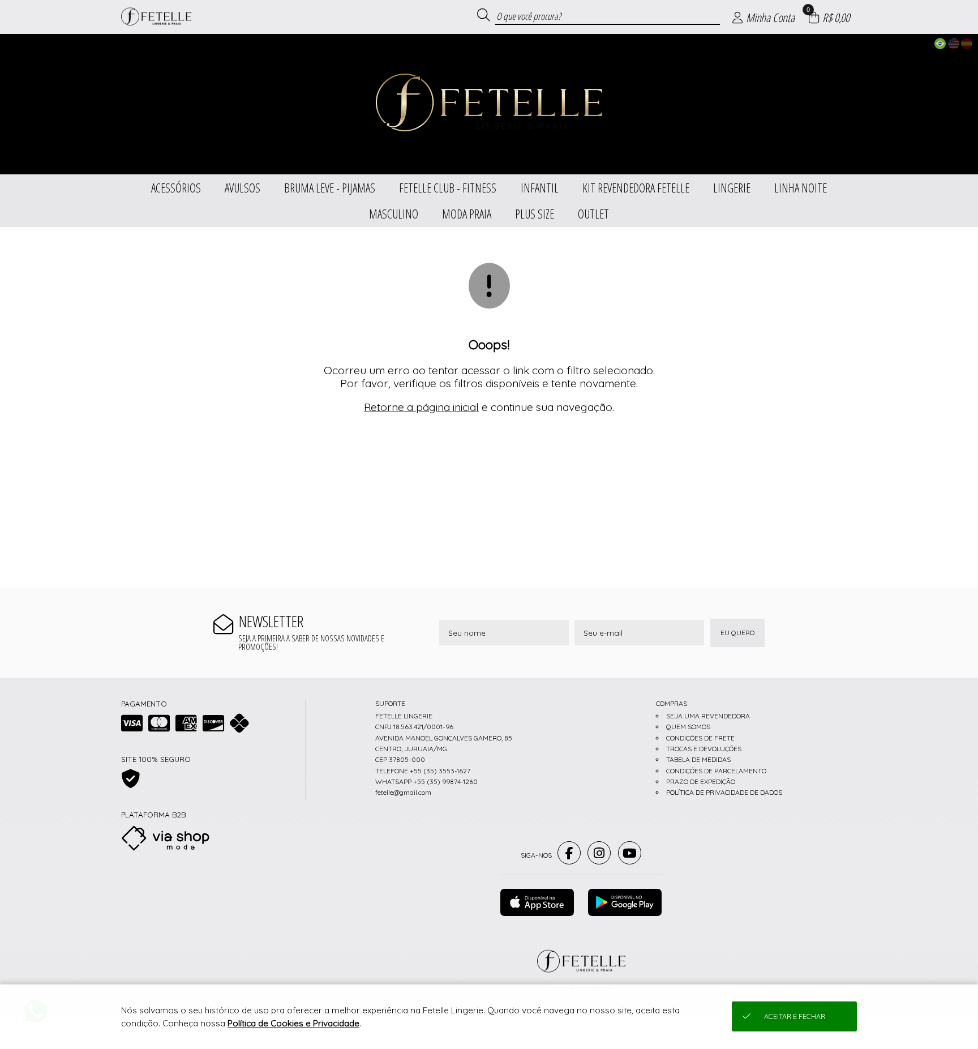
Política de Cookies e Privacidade (293, 1023)
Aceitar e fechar (794, 1016)
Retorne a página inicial (421, 407)
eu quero (737, 632)
